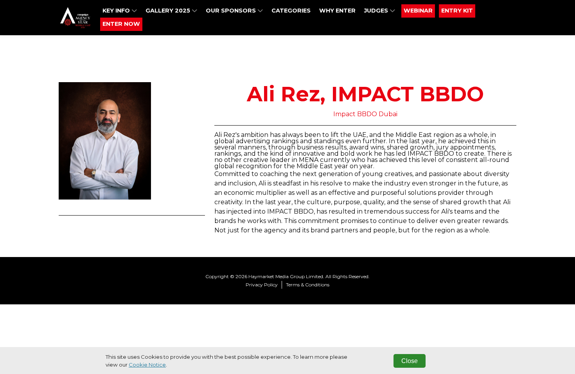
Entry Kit (457, 10)
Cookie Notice (147, 364)
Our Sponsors (231, 10)
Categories (291, 10)
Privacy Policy (262, 285)
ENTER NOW (121, 23)
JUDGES (377, 10)
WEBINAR (418, 10)
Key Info (116, 10)
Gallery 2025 (169, 10)
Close (409, 361)
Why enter (337, 10)
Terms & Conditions (307, 285)
